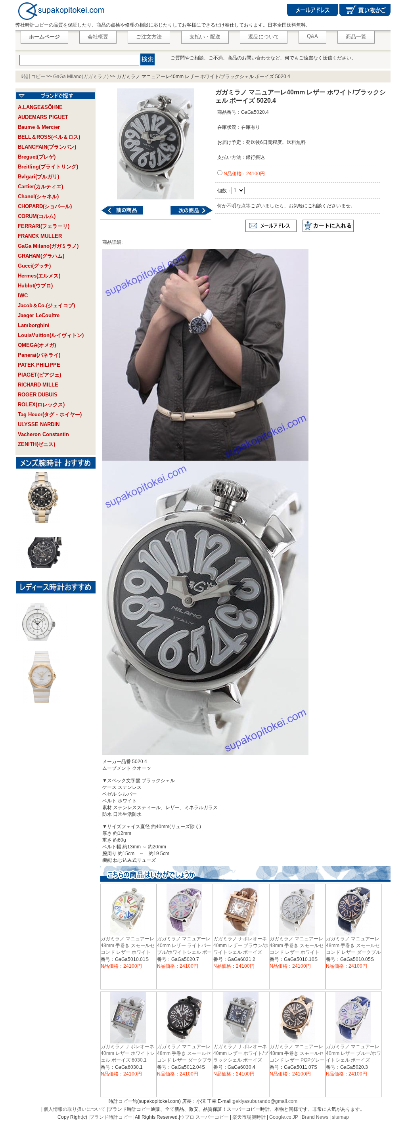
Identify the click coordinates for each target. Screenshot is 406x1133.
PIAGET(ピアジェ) (39, 375)
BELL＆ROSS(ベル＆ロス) (49, 137)
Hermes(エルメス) (39, 276)
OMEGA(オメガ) (37, 345)
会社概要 (98, 37)
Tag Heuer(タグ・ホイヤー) (50, 414)
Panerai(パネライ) (39, 355)
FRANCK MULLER (40, 236)
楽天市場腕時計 (249, 1117)
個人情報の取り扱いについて (74, 1109)
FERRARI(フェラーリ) (43, 226)
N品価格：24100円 (243, 173)
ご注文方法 (149, 37)
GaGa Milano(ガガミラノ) (81, 76)
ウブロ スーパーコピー (204, 1117)
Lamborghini (34, 325)
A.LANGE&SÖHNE (40, 107)
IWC (23, 296)
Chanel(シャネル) (38, 196)
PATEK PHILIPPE (39, 365)
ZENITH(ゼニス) (36, 444)
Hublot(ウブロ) (35, 286)
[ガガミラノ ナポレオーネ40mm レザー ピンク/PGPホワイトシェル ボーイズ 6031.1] (127, 214)
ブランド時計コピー (111, 1117)
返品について (263, 37)
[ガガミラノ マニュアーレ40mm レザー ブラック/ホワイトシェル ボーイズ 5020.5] (186, 214)
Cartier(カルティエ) (40, 186)
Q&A (312, 36)
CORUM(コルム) (37, 216)
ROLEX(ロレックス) (41, 405)
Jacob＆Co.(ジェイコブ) (46, 305)
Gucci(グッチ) (34, 266)
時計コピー (33, 76)
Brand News (315, 1117)
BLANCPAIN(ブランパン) (47, 147)
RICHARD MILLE (38, 385)
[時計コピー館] (60, 20)
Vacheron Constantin (43, 434)
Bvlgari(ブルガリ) (38, 177)
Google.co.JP (283, 1117)
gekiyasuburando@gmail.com (265, 1101)
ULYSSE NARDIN (38, 424)
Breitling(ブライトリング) (48, 167)
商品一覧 (356, 37)
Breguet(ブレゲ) (37, 157)
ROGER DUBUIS (37, 395)
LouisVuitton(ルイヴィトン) (51, 335)
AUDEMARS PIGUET (43, 117)
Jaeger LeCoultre (38, 315)
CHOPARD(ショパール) (45, 206)
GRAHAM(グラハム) (41, 256)
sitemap (340, 1117)
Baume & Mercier (39, 127)
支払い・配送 (205, 37)
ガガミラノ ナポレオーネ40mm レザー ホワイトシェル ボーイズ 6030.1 (128, 1053)
